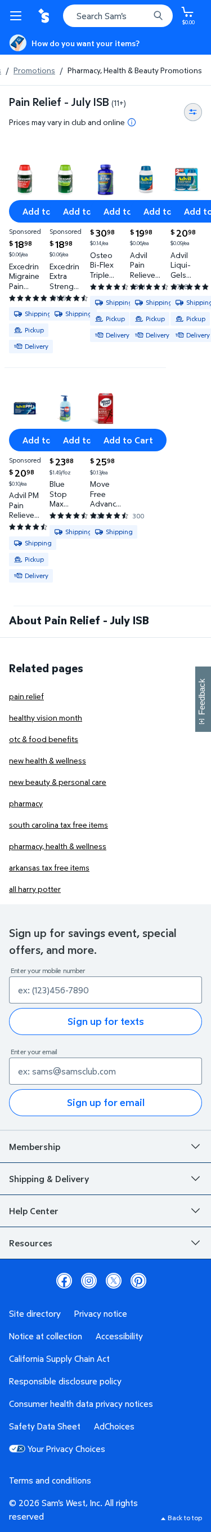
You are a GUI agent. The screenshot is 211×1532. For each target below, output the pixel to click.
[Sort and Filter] (193, 112)
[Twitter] (113, 1281)
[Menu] (18, 16)
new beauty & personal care (57, 781)
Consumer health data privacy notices (81, 1403)
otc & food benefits (43, 739)
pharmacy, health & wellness (57, 846)
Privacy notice (100, 1313)
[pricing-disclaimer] (131, 122)
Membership (34, 1146)
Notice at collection (45, 1336)
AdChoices (114, 1426)
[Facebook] (64, 1281)
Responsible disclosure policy (65, 1381)
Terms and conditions (50, 1480)
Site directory (35, 1313)
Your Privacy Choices (66, 1448)
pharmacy (26, 803)
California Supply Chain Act (59, 1358)
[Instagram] (89, 1281)
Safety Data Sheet (44, 1426)
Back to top (185, 1517)
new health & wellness (47, 760)
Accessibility (119, 1336)
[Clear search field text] (143, 16)
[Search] (158, 16)
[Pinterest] (138, 1281)
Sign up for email (106, 1102)
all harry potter (35, 888)
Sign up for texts (106, 1021)
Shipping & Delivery (49, 1179)
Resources (30, 1243)
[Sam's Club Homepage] (45, 16)
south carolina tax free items (58, 824)
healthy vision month (45, 717)
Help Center (34, 1211)
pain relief (26, 696)
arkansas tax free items (49, 867)
